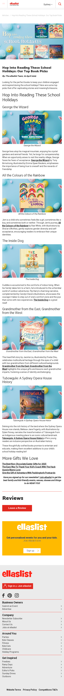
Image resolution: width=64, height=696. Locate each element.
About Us (6, 621)
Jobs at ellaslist (9, 627)
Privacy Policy (30, 690)
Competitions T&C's (48, 690)
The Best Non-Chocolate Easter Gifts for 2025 (24, 464)
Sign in (11, 586)
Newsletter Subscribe (12, 618)
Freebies (6, 661)
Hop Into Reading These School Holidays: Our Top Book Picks (37, 15)
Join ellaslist (46, 477)
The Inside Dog (41, 300)
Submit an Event (10, 606)
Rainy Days (7, 664)
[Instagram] (17, 596)
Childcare (6, 649)
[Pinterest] (10, 596)
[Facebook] (4, 596)
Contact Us (7, 624)
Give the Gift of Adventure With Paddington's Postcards (28, 473)
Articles (5, 15)
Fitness (5, 643)
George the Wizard (40, 160)
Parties (5, 637)
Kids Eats (6, 646)
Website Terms (14, 690)
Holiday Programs (10, 652)
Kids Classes (8, 640)
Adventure (7, 667)
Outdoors (6, 676)
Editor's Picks (8, 670)
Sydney (47, 4)
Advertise (6, 609)
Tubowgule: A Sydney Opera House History (23, 438)
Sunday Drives (9, 673)
